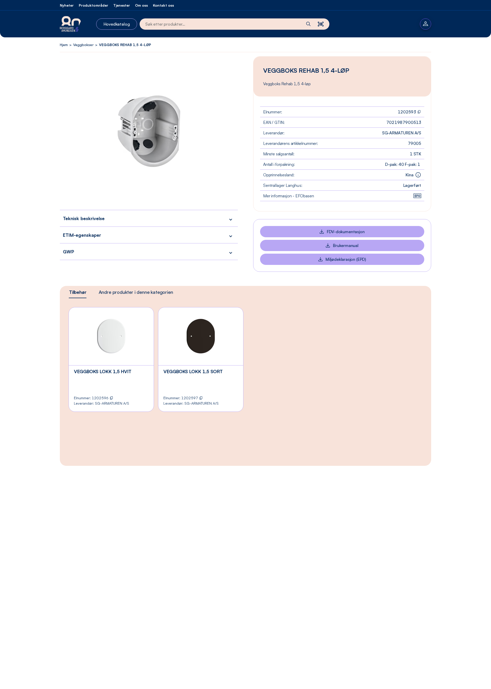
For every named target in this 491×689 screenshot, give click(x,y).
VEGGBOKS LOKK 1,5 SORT (193, 371)
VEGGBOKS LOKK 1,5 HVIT (102, 371)
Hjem (64, 44)
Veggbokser (83, 44)
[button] (149, 218)
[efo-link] (417, 196)
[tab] (78, 292)
